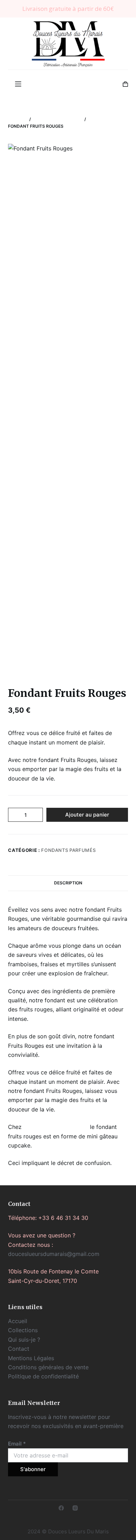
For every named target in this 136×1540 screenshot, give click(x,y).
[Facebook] (61, 1508)
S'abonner (33, 1469)
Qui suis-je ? (24, 1339)
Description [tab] (68, 882)
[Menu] (18, 84)
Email (17, 1443)
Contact (18, 1348)
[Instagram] (75, 1508)
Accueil (17, 1321)
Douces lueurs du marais (55, 1126)
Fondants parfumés (68, 850)
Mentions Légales (31, 1358)
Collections (23, 1330)
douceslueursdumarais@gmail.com (53, 1253)
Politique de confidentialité (43, 1376)
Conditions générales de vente (48, 1367)
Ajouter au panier (87, 814)
